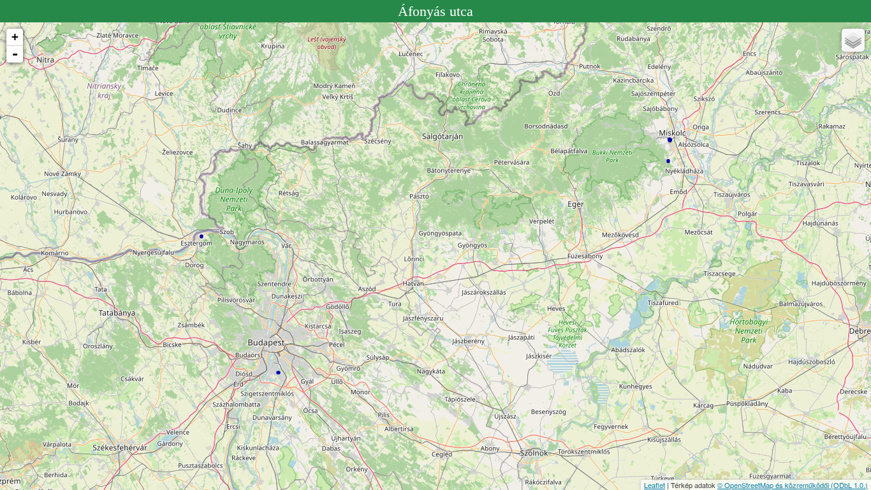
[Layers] (853, 40)
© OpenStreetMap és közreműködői (774, 485)
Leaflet (654, 485)
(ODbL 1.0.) (849, 485)
